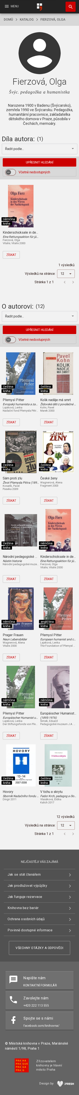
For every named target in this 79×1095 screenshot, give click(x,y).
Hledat (69, 6)
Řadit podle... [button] (15, 149)
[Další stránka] (73, 282)
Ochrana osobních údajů (26, 919)
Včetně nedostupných (34, 172)
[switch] (10, 172)
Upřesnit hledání (39, 162)
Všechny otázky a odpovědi (39, 948)
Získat (11, 255)
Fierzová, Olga (52, 19)
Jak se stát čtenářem (24, 875)
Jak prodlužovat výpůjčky (27, 886)
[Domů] (39, 7)
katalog (27, 19)
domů (8, 19)
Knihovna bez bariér (23, 908)
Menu (11, 6)
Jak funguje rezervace (25, 897)
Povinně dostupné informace (30, 930)
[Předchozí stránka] (64, 282)
